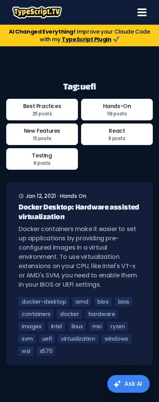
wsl (26, 351)
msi (96, 326)
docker (69, 314)
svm (27, 339)
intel (56, 326)
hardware (101, 314)
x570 (46, 351)
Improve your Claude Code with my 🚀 (79, 35)
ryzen (117, 326)
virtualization (78, 339)
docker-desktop (44, 302)
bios (102, 302)
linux (77, 326)
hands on (73, 196)
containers (36, 314)
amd (81, 302)
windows (116, 339)
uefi (47, 339)
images (32, 326)
